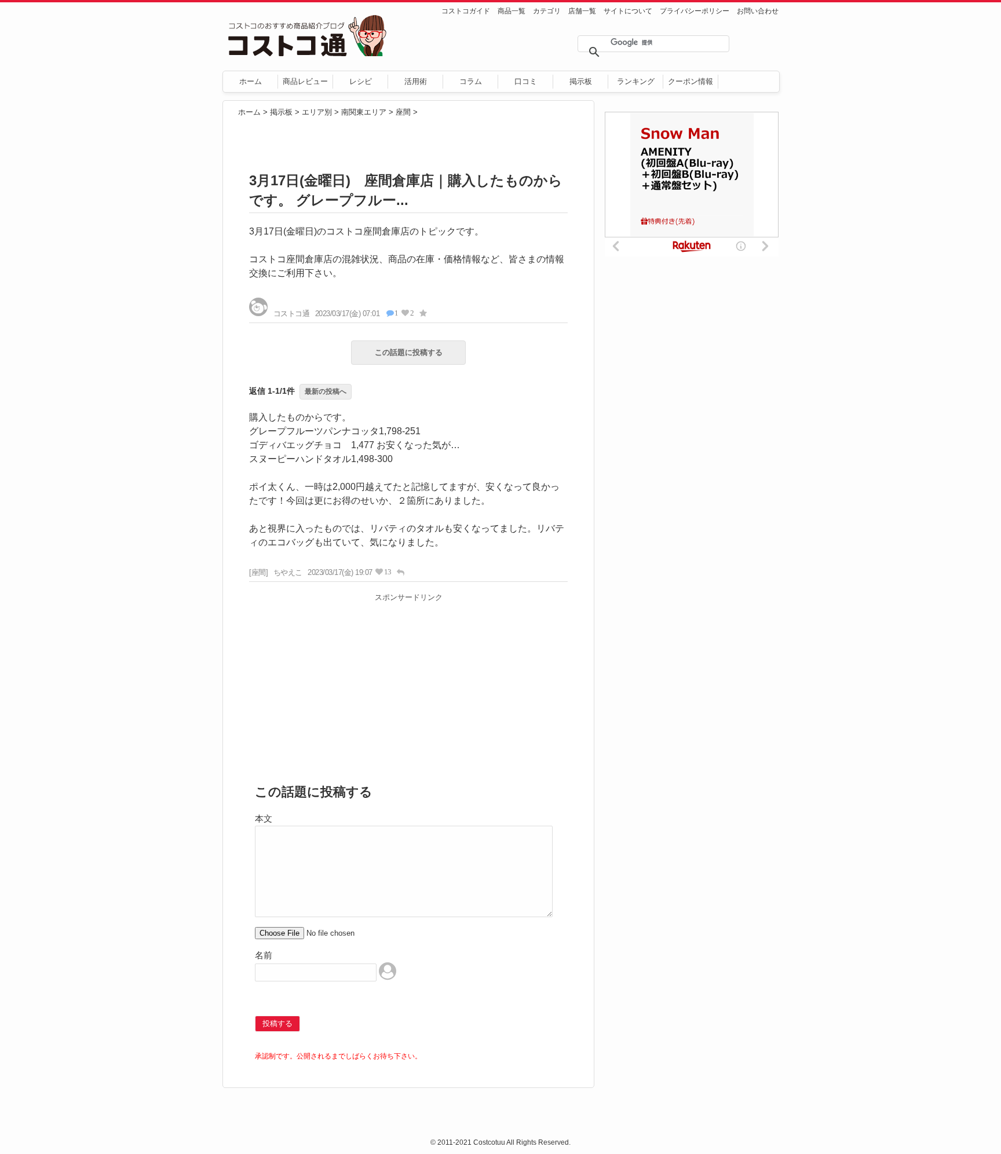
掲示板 (580, 81)
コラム (470, 81)
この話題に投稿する (409, 352)
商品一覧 (511, 11)
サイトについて (628, 11)
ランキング (636, 81)
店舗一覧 (582, 11)
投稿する (277, 1023)
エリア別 (317, 112)
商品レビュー (305, 81)
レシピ (360, 81)
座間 (403, 112)
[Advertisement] (408, 687)
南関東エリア (363, 112)
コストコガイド (465, 11)
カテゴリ (547, 11)
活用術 (415, 81)
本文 (263, 818)
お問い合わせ (758, 11)
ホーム (250, 81)
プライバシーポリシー (694, 11)
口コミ (525, 81)
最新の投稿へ (325, 391)
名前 (263, 955)
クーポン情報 (690, 81)
